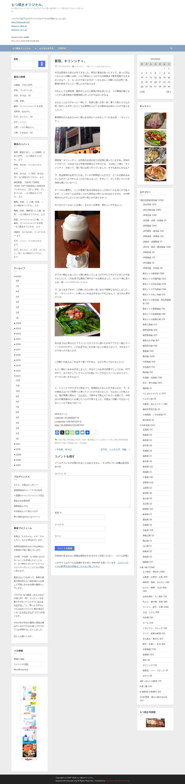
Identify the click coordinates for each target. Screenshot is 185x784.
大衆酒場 (147, 649)
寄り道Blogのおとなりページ (27, 516)
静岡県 (146, 509)
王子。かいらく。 (22, 249)
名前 (58, 512)
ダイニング (148, 665)
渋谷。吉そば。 (21, 173)
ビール (98, 440)
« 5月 (142, 91)
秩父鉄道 (147, 420)
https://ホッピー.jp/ (19, 30)
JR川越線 (147, 262)
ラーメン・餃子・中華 (153, 607)
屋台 (145, 660)
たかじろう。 (80, 66)
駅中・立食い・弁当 (152, 644)
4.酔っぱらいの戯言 (148, 681)
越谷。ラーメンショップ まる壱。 (29, 106)
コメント (60, 473)
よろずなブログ (26, 612)
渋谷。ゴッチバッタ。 (24, 90)
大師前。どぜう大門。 (24, 85)
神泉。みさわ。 (21, 164)
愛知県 (146, 519)
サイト (58, 536)
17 (142, 82)
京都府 (146, 525)
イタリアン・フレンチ (153, 628)
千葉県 (146, 477)
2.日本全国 (145, 425)
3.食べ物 (143, 567)
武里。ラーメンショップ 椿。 (27, 219)
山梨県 (146, 487)
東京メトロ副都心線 (152, 319)
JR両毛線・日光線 (151, 268)
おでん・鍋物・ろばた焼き (155, 587)
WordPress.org (21, 669)
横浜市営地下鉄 (150, 409)
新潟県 (146, 493)
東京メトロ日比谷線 (152, 284)
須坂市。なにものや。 (24, 232)
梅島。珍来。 (20, 202)
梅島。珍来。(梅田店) (23, 210)
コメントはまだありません (100, 66)
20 (155, 82)
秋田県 (146, 440)
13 (155, 77)
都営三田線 (148, 324)
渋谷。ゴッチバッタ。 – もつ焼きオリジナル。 (29, 193)
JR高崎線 (147, 257)
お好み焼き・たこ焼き (153, 596)
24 (142, 86)
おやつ (146, 675)
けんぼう (82, 395)
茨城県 (146, 472)
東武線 (146, 356)
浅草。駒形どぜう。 (23, 152)
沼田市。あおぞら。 (23, 111)
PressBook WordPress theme (117, 781)
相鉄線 (146, 388)
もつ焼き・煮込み (151, 571)
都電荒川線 (148, 345)
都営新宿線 (123, 440)
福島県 (146, 456)
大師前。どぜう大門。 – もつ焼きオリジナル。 (29, 156)
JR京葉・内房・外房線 (153, 220)
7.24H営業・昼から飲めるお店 (153, 697)
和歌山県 (147, 535)
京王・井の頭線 (80, 443)
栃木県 (146, 461)
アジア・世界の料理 (152, 633)
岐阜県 (146, 514)
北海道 (146, 429)
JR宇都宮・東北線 (151, 231)
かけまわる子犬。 (47, 48)
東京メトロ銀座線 (151, 273)
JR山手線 (61, 440)
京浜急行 (147, 367)
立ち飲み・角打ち (151, 638)
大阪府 (146, 530)
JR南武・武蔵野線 (151, 241)
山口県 (146, 546)
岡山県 (146, 540)
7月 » (168, 91)
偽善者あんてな (21, 506)
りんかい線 (148, 398)
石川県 (146, 503)
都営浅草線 (148, 330)
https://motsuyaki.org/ (20, 22)
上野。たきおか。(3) (23, 132)
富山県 (146, 498)
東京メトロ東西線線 (152, 308)
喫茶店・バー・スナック (154, 670)
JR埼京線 (70, 440)
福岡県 (146, 562)
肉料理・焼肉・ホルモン (154, 582)
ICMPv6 (62, 48)
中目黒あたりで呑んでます (26, 511)
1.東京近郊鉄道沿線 (148, 200)
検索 (16, 59)
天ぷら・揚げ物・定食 (153, 601)
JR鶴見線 (147, 252)
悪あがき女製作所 (22, 500)
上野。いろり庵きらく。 (25, 127)
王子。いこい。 (21, 122)
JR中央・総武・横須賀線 (85, 440)
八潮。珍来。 (20, 101)
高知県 (146, 556)
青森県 (146, 435)
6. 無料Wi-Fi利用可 (148, 691)
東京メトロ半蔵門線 (152, 278)
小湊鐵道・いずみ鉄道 (153, 414)
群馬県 (146, 466)
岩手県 (146, 445)
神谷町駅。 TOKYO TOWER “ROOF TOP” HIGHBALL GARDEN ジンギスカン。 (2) (29, 186)
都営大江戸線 (60, 443)
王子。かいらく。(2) (23, 116)
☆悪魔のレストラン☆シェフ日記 (29, 495)
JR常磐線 (147, 225)
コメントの (21, 664)
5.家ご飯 (143, 686)
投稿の (19, 659)
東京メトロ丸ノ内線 (110, 440)
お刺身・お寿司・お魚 (153, 577)
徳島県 (146, 551)
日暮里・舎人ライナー (153, 404)
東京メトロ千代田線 (152, 289)
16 (169, 77)
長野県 (146, 482)
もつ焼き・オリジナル (33, 594)
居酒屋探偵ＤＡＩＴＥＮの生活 (28, 490)
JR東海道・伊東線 (151, 236)
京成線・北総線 (150, 377)
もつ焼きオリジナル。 (28, 4)
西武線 (146, 372)
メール (59, 524)
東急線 (146, 351)
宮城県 (146, 450)
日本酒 (146, 617)
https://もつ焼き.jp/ (19, 26)
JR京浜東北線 (149, 210)
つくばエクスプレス (152, 393)
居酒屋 (146, 654)
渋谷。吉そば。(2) (22, 95)
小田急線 (69, 443)
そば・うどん (149, 612)
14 (160, 77)
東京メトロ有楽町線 (152, 314)
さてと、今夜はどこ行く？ (26, 485)
